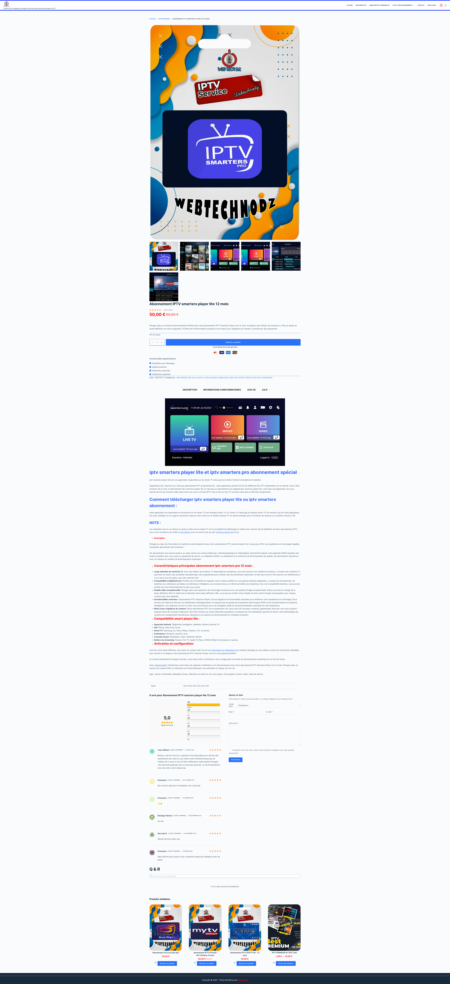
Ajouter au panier (233, 342)
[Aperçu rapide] (155, 963)
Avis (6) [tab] (251, 390)
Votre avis (233, 723)
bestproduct (223, 377)
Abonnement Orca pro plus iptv (165, 953)
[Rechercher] (445, 5)
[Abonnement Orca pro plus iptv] (165, 927)
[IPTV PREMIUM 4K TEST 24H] (284, 927)
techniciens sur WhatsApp (223, 650)
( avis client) (168, 310)
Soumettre (235, 759)
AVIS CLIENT (432, 5)
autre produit (211, 377)
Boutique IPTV (361, 5)
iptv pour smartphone (262, 377)
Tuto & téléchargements (402, 5)
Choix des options (285, 963)
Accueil (350, 5)
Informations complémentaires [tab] (222, 390)
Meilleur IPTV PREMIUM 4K (379, 5)
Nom (231, 712)
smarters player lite (224, 532)
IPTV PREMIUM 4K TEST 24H (284, 953)
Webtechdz (243, 980)
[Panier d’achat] (441, 5)
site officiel (185, 532)
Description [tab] (190, 390)
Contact (421, 5)
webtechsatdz (160, 665)
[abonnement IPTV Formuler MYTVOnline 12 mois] (205, 927)
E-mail (269, 712)
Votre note (231, 705)
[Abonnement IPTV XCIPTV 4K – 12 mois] (245, 927)
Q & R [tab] (264, 390)
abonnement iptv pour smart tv (190, 377)
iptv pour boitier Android (241, 377)
